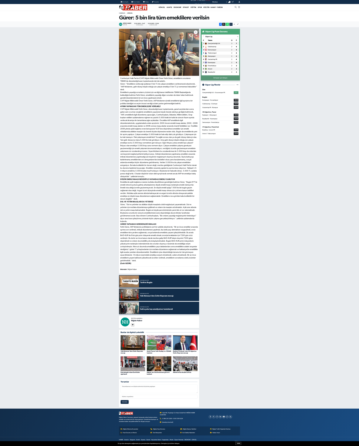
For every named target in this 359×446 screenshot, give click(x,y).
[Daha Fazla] (231, 24)
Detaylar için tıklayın (220, 78)
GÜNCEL (162, 7)
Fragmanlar (165, 439)
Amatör (126, 439)
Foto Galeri (136, 2)
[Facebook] (210, 416)
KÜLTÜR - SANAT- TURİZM (213, 7)
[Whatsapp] (227, 416)
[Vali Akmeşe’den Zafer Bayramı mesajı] (133, 342)
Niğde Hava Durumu (159, 429)
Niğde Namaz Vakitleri (189, 429)
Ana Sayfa (125, 2)
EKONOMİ (177, 7)
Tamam (238, 443)
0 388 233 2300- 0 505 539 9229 (172, 418)
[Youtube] (223, 416)
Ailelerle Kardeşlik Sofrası (182, 372)
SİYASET (186, 7)
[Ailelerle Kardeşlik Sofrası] (185, 363)
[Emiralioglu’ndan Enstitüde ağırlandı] (133, 363)
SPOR (200, 7)
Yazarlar (156, 2)
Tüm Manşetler (157, 432)
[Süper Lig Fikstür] (237, 85)
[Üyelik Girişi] (238, 2)
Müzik (171, 439)
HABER (121, 439)
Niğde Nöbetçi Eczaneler (130, 429)
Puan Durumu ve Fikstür (130, 432)
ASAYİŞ (169, 7)
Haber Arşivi (216, 432)
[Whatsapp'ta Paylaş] (227, 24)
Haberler (122, 13)
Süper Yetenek (178, 439)
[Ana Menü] (239, 7)
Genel (148, 439)
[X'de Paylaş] (223, 24)
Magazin (132, 439)
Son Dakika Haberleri (188, 432)
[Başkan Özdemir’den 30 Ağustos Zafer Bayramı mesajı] (185, 342)
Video (147, 2)
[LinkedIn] (220, 416)
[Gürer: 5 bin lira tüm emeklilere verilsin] (159, 52)
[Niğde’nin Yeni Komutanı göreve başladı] (159, 363)
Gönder (124, 402)
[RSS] (230, 416)
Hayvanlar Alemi (156, 439)
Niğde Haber (136, 321)
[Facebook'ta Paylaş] (220, 24)
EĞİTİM (193, 7)
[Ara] (235, 7)
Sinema (143, 439)
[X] (213, 416)
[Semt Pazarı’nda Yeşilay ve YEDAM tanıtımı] (159, 342)
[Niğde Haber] (125, 322)
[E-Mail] (132, 324)
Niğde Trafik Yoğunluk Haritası (221, 429)
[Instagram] (217, 416)
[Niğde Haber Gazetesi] (133, 7)
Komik (138, 439)
